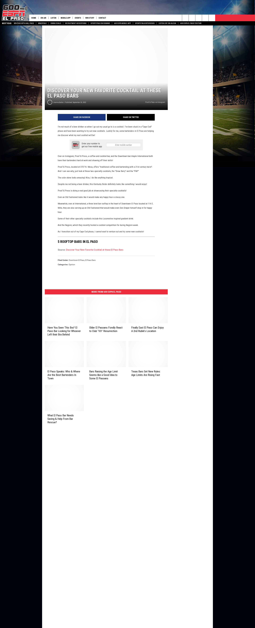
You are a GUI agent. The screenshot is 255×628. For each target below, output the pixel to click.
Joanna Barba (58, 102)
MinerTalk (42, 23)
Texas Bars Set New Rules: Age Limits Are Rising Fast (145, 373)
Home (33, 18)
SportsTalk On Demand (100, 23)
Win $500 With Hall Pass (24, 23)
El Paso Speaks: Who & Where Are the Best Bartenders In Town (63, 375)
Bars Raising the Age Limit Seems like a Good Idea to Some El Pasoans (103, 375)
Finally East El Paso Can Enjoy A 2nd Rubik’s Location (147, 329)
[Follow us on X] (212, 18)
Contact (102, 18)
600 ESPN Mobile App (122, 23)
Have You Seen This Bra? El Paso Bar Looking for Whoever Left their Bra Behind (64, 331)
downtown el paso (76, 260)
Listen (53, 18)
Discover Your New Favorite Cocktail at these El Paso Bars (94, 249)
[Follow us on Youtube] (205, 18)
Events (78, 18)
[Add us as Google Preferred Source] (192, 18)
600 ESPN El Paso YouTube (191, 23)
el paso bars (90, 260)
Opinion (72, 265)
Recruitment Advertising (75, 23)
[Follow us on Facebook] (198, 18)
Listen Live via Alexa (167, 23)
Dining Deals (56, 23)
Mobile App (65, 18)
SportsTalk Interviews (145, 23)
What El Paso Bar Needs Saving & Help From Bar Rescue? (60, 419)
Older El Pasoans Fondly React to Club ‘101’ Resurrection (105, 329)
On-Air (43, 18)
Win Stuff (89, 18)
